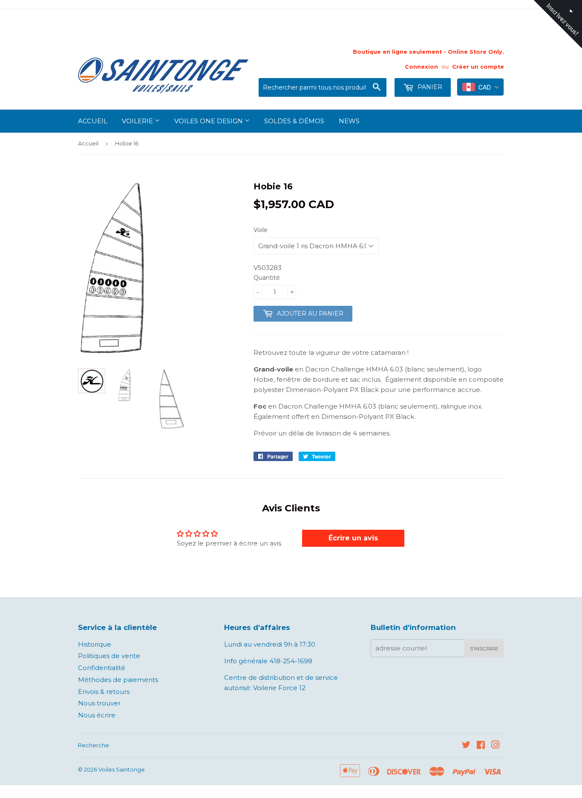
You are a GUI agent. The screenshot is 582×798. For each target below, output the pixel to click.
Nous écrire (96, 715)
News (349, 121)
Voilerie (138, 121)
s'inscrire (484, 648)
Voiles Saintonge (121, 769)
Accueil (92, 121)
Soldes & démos (294, 121)
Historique (94, 644)
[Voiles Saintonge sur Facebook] (480, 746)
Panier (429, 87)
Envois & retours (104, 692)
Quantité (267, 277)
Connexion (421, 67)
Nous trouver (99, 703)
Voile (261, 230)
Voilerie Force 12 (278, 688)
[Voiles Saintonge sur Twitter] (466, 746)
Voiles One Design (209, 121)
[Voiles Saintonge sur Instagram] (495, 746)
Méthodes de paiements (118, 680)
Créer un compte (478, 67)
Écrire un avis (353, 538)
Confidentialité (101, 668)
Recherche (93, 745)
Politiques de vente (109, 656)
